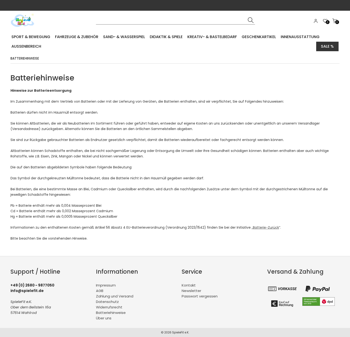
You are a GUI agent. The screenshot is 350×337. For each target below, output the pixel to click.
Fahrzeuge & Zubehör (76, 37)
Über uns (103, 318)
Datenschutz (107, 301)
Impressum (106, 285)
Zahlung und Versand (114, 296)
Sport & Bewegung (30, 37)
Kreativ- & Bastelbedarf (212, 37)
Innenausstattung (300, 37)
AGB (99, 290)
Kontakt (189, 285)
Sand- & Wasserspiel (124, 37)
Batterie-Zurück (266, 227)
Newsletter (191, 290)
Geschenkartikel (259, 37)
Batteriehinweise (111, 312)
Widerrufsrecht (109, 307)
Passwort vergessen (200, 296)
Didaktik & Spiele (166, 37)
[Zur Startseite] (23, 28)
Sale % (327, 46)
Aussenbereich (26, 46)
